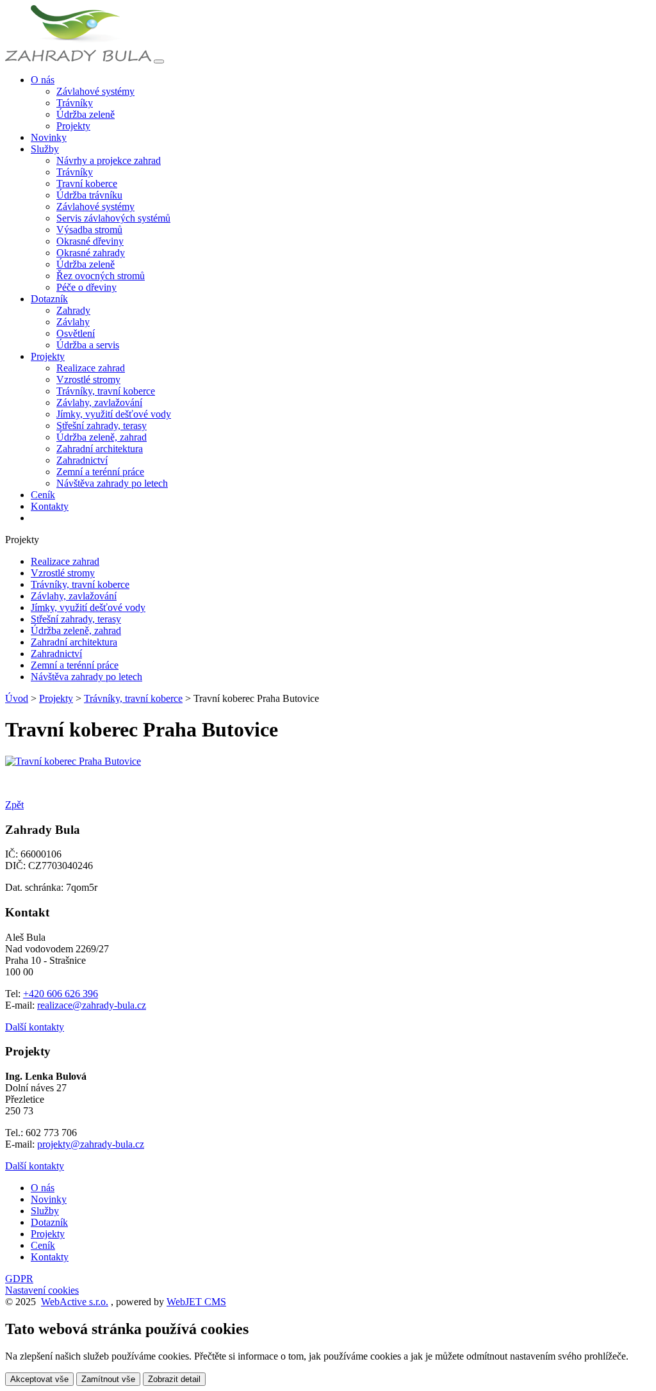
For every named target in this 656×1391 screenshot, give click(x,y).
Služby (45, 1210)
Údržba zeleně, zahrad (101, 437)
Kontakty (50, 506)
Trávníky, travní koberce (105, 391)
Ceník (43, 494)
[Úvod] (78, 58)
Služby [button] (45, 148)
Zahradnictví (82, 460)
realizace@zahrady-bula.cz (91, 1005)
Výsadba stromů (89, 229)
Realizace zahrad (90, 367)
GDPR (19, 1278)
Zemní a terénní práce (100, 471)
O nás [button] (42, 79)
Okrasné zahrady (90, 252)
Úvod (16, 698)
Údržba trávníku (89, 195)
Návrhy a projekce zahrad (108, 160)
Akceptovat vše (39, 1379)
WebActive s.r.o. (74, 1301)
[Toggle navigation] (159, 61)
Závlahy (73, 321)
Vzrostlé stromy (88, 379)
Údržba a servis (87, 344)
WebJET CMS (196, 1301)
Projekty (73, 125)
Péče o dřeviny (86, 287)
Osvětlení (75, 333)
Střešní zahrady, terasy (101, 425)
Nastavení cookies (42, 1290)
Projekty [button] (48, 356)
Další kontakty (34, 1026)
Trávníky (74, 102)
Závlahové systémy (95, 91)
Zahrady (73, 310)
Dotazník (49, 1222)
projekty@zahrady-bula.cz (90, 1144)
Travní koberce (86, 183)
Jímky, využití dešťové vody (113, 414)
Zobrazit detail (174, 1379)
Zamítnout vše (108, 1379)
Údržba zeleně (85, 114)
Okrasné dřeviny (90, 241)
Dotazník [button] (49, 298)
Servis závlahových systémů (113, 218)
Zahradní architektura (99, 448)
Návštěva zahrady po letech (112, 483)
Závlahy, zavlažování (99, 402)
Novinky (49, 137)
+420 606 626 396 (60, 993)
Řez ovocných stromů (100, 275)
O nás (42, 1187)
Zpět (14, 804)
